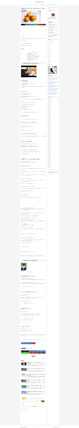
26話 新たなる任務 (28, 348)
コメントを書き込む (33, 406)
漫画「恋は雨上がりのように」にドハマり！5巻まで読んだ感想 (53, 33)
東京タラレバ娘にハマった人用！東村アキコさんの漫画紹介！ (53, 30)
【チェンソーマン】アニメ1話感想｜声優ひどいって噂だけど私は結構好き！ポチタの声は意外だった (53, 36)
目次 (32, 51)
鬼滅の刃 (31, 348)
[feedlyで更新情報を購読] (32, 356)
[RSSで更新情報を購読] (34, 356)
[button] (44, 24)
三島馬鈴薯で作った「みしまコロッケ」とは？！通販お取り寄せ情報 (53, 25)
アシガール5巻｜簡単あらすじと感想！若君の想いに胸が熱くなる (53, 27)
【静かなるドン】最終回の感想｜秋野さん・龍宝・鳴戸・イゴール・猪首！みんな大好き (53, 79)
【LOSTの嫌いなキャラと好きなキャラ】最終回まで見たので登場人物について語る (53, 82)
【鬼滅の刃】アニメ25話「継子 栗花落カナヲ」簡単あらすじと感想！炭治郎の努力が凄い (32, 255)
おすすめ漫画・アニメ (23, 348)
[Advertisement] (33, 31)
